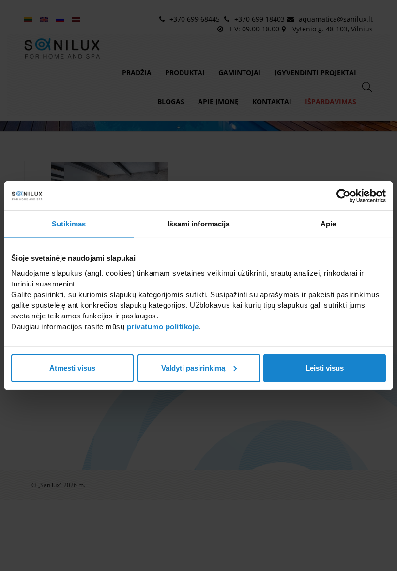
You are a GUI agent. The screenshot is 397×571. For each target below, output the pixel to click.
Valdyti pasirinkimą (193, 367)
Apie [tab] (328, 224)
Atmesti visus (72, 367)
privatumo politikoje (163, 326)
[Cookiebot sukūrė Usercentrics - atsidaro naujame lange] (343, 196)
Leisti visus (324, 367)
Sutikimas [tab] (69, 224)
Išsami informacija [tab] (199, 224)
